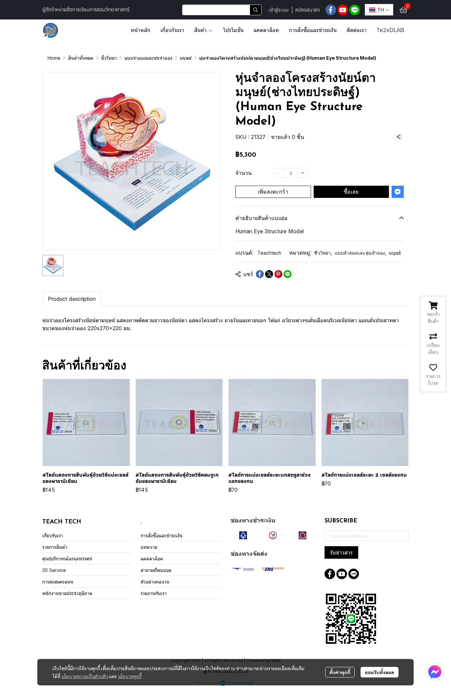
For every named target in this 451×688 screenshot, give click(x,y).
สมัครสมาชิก (307, 10)
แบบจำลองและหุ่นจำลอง (148, 58)
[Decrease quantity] (278, 172)
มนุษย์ (185, 58)
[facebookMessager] (434, 671)
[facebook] (331, 10)
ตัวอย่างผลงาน (155, 581)
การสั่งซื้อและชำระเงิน (162, 535)
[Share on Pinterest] (278, 274)
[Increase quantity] (302, 172)
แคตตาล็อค (152, 558)
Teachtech (269, 253)
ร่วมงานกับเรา (154, 593)
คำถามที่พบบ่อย (156, 570)
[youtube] (342, 10)
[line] (354, 10)
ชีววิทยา (109, 58)
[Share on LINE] (288, 274)
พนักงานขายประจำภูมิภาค (67, 593)
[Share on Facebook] (260, 274)
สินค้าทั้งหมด (80, 58)
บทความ (149, 547)
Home (54, 58)
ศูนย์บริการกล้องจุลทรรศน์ (67, 558)
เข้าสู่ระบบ (279, 10)
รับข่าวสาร (341, 552)
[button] (222, 10)
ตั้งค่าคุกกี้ (340, 672)
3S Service (54, 570)
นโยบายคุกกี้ (130, 676)
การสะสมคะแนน (57, 581)
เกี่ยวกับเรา (52, 535)
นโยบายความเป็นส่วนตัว (84, 676)
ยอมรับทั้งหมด (379, 672)
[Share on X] (269, 274)
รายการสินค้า (54, 547)
